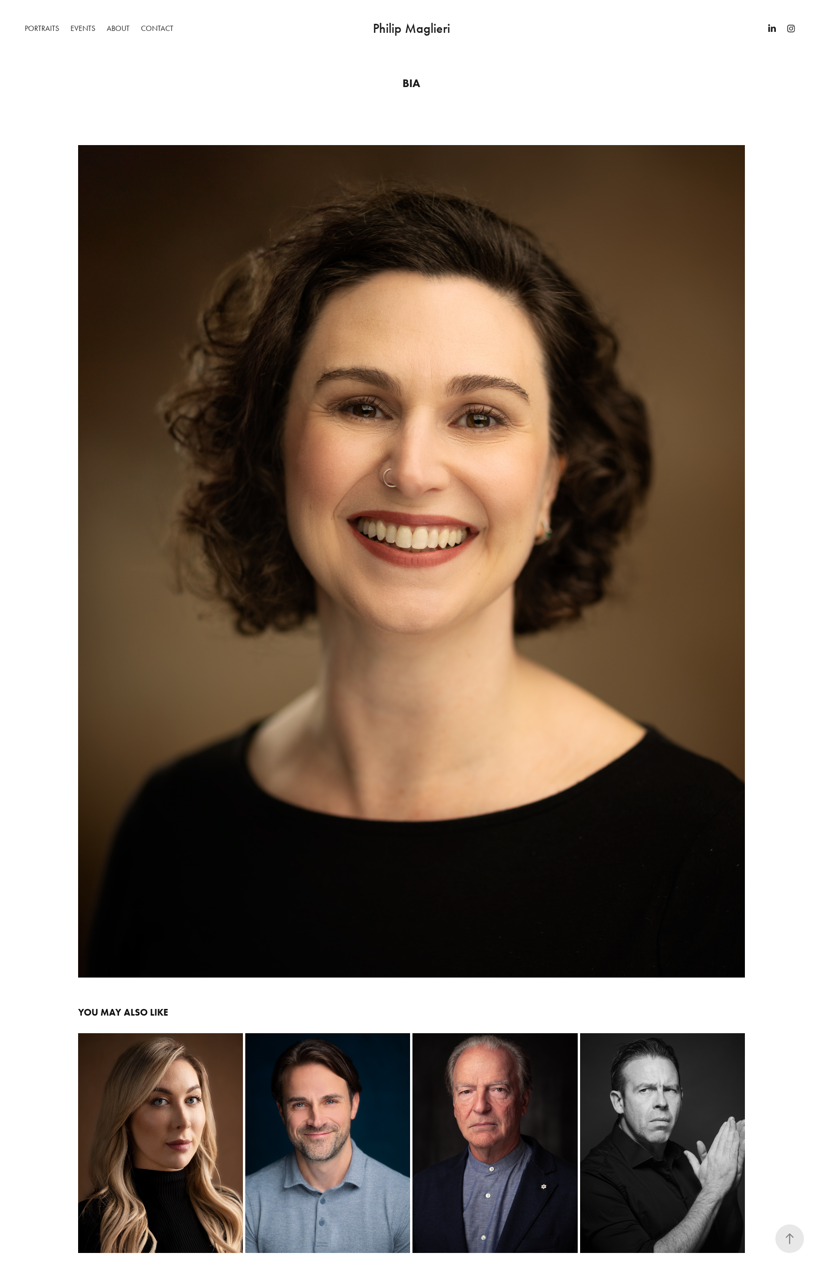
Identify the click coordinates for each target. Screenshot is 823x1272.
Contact (157, 28)
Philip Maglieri (411, 28)
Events (82, 28)
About (118, 28)
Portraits (42, 28)
